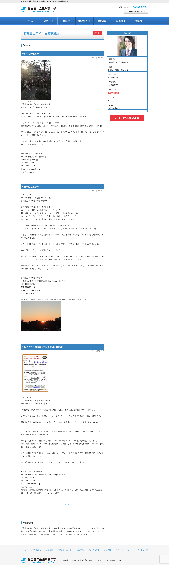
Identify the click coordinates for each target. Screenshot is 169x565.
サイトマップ (142, 550)
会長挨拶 (66, 21)
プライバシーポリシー (124, 550)
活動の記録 (102, 21)
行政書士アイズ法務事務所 (41, 33)
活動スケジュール (84, 21)
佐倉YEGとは (48, 21)
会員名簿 (139, 21)
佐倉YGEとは (36, 550)
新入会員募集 (121, 21)
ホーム (30, 21)
